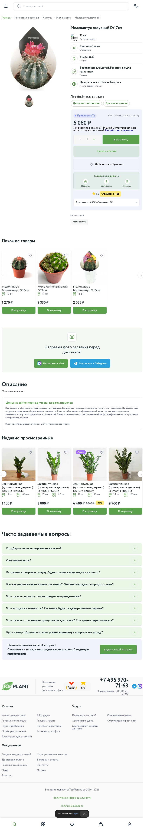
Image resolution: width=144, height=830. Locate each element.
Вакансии (7, 776)
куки (74, 813)
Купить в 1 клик (106, 151)
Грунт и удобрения (13, 726)
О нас (5, 770)
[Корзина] (99, 824)
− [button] (80, 139)
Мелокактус (63, 18)
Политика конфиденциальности (71, 798)
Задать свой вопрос (115, 649)
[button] (138, 275)
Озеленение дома (81, 721)
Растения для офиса (48, 731)
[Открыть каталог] (6, 6)
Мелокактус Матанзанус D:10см (15, 288)
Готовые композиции (14, 721)
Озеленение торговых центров (84, 727)
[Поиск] (14, 824)
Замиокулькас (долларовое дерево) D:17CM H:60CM (53, 487)
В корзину (121, 139)
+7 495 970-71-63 (111, 683)
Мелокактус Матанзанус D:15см (86, 288)
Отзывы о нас (110, 194)
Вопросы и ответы (47, 760)
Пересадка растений (83, 715)
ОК (82, 813)
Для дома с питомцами (86, 103)
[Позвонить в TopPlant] (136, 6)
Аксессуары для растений (17, 737)
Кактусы (47, 18)
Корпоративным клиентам (51, 754)
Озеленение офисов (117, 715)
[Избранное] (71, 824)
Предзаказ (84, 115)
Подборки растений (14, 731)
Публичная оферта (71, 806)
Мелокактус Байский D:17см (53, 288)
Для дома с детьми (116, 103)
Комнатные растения (26, 18)
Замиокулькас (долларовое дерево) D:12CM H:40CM (17, 487)
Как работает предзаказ (119, 130)
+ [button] (94, 139)
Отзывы (40, 770)
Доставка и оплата (13, 760)
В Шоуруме (42, 715)
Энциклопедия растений (16, 754)
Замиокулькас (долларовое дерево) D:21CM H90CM (88, 487)
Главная (6, 18)
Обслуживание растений (119, 721)
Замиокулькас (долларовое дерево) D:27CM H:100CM (124, 487)
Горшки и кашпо (45, 721)
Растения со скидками (14, 765)
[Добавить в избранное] (30, 255)
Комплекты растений (48, 726)
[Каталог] (42, 824)
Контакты (42, 765)
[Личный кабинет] (127, 824)
